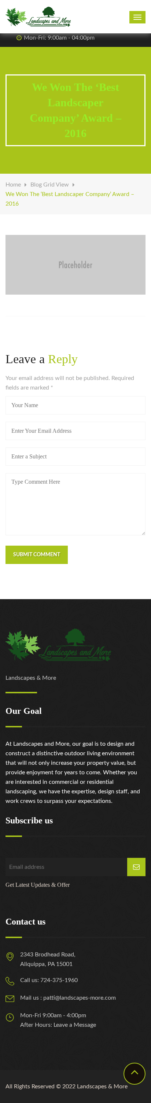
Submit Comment (36, 554)
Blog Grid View (49, 185)
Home (13, 185)
